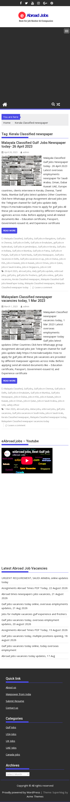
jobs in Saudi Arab (54, 413)
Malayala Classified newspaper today (48, 417)
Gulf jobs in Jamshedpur (25, 246)
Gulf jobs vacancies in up (32, 258)
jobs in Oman (42, 263)
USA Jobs (11, 734)
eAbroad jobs (48, 409)
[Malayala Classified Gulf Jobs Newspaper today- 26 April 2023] (22, 157)
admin (26, 152)
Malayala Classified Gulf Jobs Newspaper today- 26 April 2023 (34, 144)
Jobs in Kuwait (27, 263)
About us (11, 687)
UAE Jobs (11, 747)
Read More (9, 230)
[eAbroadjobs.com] (4, 104)
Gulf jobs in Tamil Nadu (21, 254)
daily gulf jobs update (42, 271)
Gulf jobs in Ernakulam (41, 242)
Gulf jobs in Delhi (21, 242)
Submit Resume (15, 701)
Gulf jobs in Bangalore (44, 238)
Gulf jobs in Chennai (43, 388)
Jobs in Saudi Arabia (11, 267)
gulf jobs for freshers (27, 275)
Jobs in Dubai (51, 258)
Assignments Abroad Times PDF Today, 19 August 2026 (35, 630)
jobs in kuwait (13, 263)
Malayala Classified (13, 238)
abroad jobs (25, 271)
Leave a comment (43, 287)
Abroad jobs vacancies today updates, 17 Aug (28, 656)
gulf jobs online (45, 275)
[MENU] (66, 31)
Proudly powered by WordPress (21, 792)
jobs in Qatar (56, 263)
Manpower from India (18, 694)
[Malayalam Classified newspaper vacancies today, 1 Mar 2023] (22, 312)
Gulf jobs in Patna (41, 250)
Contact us (12, 707)
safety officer (13, 405)
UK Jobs (10, 741)
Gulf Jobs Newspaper (43, 254)
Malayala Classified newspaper (40, 283)
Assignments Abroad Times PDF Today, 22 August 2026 (35, 588)
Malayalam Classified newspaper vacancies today (25, 421)
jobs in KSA (33, 396)
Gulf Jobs (28, 238)
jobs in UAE (45, 267)
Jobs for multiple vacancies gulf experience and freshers (34, 614)
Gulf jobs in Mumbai (21, 250)
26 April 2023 (11, 271)
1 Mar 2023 (10, 409)
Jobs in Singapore (30, 267)
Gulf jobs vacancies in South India (28, 413)
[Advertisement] (35, 64)
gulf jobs (11, 275)
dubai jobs (35, 409)
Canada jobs (13, 754)
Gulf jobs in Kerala (47, 246)
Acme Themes (35, 796)
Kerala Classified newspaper (26, 279)
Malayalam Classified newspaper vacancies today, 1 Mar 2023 (27, 299)
